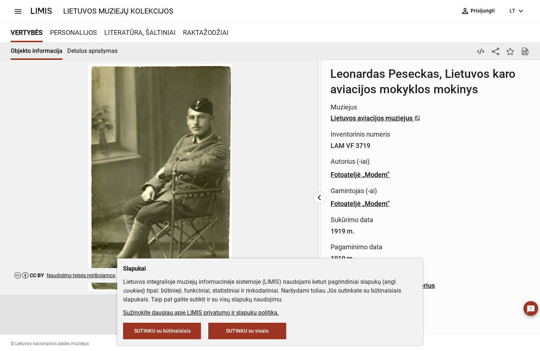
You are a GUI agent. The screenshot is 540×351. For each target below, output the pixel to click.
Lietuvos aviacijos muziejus (372, 118)
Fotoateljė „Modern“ (360, 174)
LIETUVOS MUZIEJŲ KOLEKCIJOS (118, 11)
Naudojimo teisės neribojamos (81, 275)
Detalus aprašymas (92, 50)
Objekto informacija (36, 50)
